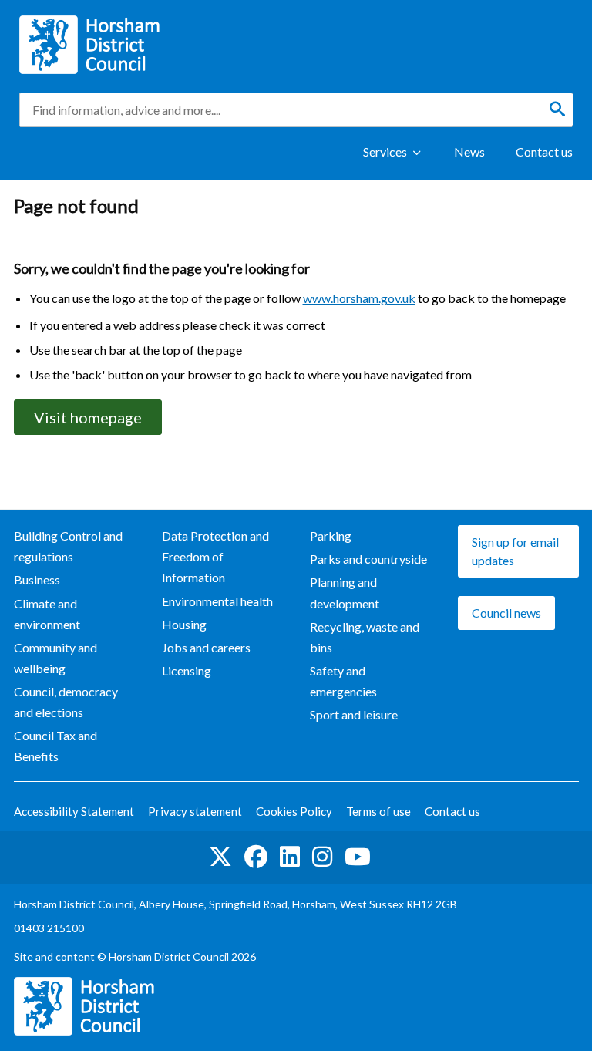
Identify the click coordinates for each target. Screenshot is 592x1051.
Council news (506, 612)
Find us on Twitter (220, 857)
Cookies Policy (294, 811)
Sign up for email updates (515, 551)
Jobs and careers (206, 647)
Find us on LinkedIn (290, 857)
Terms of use (378, 811)
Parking (331, 535)
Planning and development (344, 592)
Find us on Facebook (255, 857)
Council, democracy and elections (66, 701)
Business (37, 579)
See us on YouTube (358, 857)
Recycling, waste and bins (364, 637)
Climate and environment (47, 614)
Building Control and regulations (68, 546)
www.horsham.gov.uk (359, 298)
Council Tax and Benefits (55, 745)
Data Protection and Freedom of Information (215, 556)
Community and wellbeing (55, 657)
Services (385, 151)
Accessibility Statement (74, 811)
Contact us (544, 151)
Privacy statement (195, 811)
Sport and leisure (354, 714)
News (469, 151)
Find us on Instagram (322, 857)
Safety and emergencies (343, 681)
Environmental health (217, 601)
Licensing (186, 670)
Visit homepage (88, 417)
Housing (184, 624)
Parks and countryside (368, 558)
